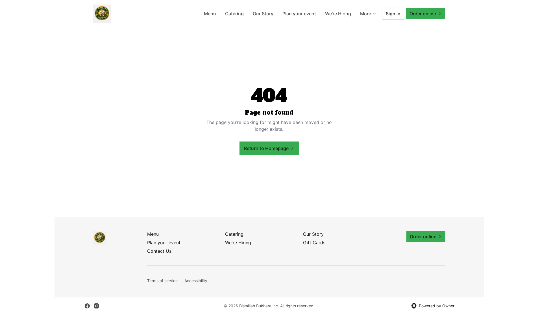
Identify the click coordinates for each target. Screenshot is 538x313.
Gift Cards (314, 242)
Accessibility (195, 280)
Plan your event (299, 13)
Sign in (393, 13)
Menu (210, 13)
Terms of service (162, 280)
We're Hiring (338, 13)
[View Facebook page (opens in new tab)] (87, 306)
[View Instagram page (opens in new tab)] (96, 306)
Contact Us (159, 251)
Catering (234, 13)
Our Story (263, 13)
